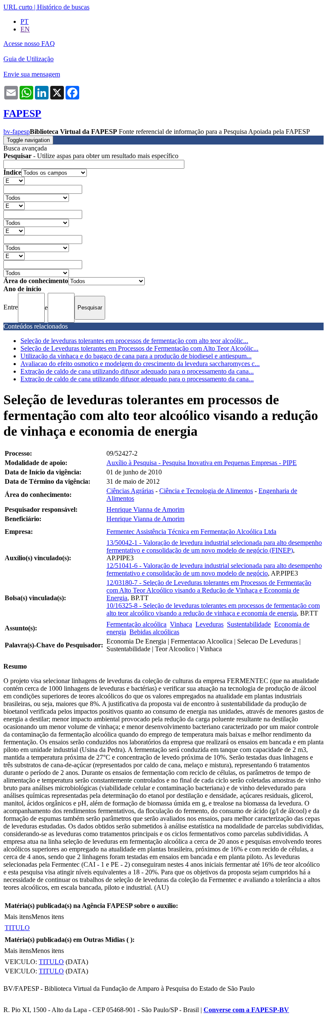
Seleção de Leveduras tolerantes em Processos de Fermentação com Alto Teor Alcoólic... (139, 348)
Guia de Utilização (28, 58)
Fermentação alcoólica (136, 624)
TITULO (17, 927)
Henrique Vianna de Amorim (145, 509)
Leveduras (209, 624)
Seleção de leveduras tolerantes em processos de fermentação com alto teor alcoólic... (134, 340)
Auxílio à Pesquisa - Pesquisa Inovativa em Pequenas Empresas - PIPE (201, 462)
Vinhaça (181, 624)
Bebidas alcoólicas (154, 631)
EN (25, 29)
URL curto (17, 7)
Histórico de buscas (63, 7)
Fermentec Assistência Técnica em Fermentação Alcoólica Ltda (191, 531)
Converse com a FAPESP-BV (246, 1009)
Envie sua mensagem (31, 74)
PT (24, 21)
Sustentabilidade (249, 624)
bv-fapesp (16, 131)
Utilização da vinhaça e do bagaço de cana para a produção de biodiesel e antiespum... (136, 356)
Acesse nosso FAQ (29, 43)
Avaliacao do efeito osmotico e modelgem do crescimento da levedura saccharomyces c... (140, 363)
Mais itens (18, 916)
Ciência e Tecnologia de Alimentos (206, 490)
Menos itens (48, 916)
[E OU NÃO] (14, 180)
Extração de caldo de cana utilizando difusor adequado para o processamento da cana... (137, 371)
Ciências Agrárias (130, 490)
